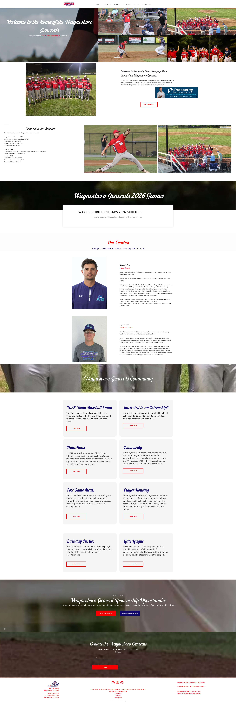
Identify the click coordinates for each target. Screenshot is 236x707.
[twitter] (121, 683)
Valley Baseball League (50, 36)
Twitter (118, 696)
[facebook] (113, 683)
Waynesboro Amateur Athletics (88, 453)
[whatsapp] (5, 629)
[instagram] (117, 683)
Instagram (118, 698)
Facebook (118, 694)
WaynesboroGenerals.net (118, 691)
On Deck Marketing (122, 701)
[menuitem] (98, 5)
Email (95, 658)
